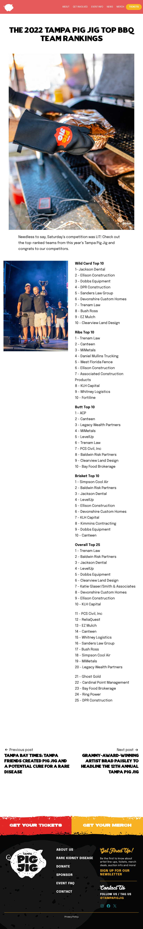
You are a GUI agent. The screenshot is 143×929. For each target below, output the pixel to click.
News (110, 7)
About (65, 7)
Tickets (134, 7)
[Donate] (63, 866)
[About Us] (64, 849)
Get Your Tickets (36, 825)
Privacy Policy (71, 917)
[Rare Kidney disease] (74, 858)
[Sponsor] (64, 875)
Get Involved (80, 7)
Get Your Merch (107, 825)
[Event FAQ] (65, 883)
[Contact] (64, 891)
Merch (120, 7)
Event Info (97, 7)
